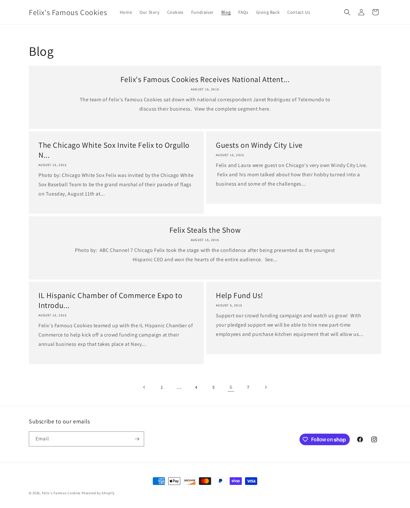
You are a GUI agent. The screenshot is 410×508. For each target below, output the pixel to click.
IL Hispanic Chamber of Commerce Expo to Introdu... (110, 300)
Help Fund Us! (239, 295)
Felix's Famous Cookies (61, 493)
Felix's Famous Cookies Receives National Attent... (205, 79)
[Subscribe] (137, 438)
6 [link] (231, 387)
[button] (347, 12)
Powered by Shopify (98, 493)
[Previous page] (144, 387)
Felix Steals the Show (205, 230)
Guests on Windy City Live (259, 145)
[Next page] (265, 387)
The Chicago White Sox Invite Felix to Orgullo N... (114, 150)
